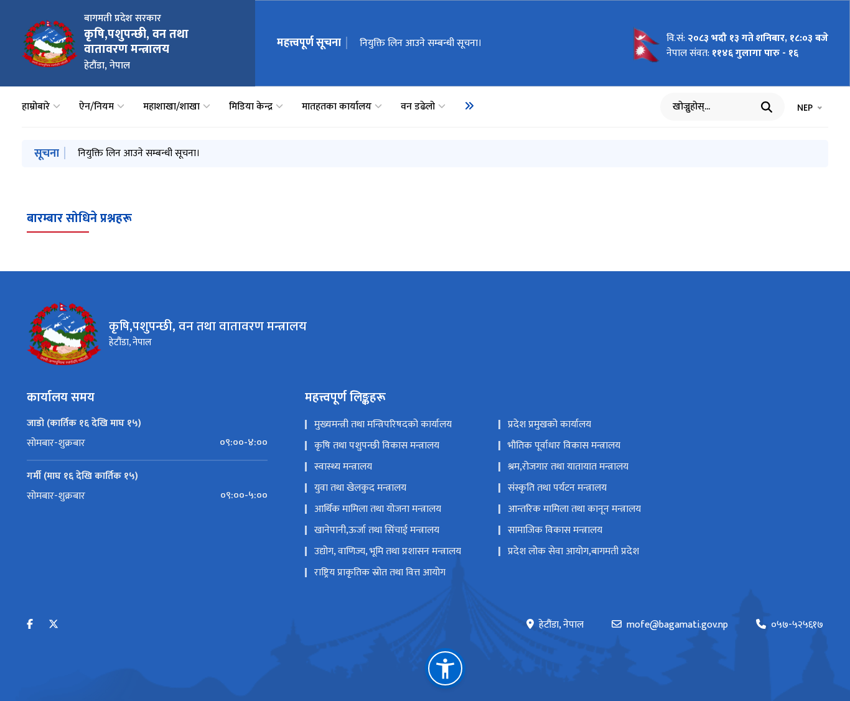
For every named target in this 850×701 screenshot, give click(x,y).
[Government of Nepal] (50, 44)
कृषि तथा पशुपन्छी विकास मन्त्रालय (376, 445)
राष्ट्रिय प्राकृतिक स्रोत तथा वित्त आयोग (380, 572)
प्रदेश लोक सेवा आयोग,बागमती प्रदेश (573, 551)
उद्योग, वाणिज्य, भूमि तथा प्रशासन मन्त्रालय (387, 551)
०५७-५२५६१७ (797, 625)
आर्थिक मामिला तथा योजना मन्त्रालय (377, 509)
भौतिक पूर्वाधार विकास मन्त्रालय (564, 445)
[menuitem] (469, 106)
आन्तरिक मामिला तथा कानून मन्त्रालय (574, 509)
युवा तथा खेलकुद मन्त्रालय (360, 488)
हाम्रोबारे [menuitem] (36, 107)
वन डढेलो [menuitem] (418, 107)
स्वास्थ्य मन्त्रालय (343, 466)
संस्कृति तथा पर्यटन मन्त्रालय (557, 488)
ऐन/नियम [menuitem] (96, 107)
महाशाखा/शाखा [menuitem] (171, 107)
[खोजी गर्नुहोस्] (766, 107)
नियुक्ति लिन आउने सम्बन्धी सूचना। (421, 43)
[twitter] (53, 624)
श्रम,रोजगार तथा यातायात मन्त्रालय (568, 466)
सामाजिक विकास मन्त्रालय (555, 530)
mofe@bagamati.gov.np (677, 625)
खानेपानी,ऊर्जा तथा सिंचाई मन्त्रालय (376, 530)
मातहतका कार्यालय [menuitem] (336, 107)
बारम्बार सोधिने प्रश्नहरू (79, 218)
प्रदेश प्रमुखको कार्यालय (549, 424)
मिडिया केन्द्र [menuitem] (251, 107)
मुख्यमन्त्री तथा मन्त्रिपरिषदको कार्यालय (383, 424)
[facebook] (30, 624)
